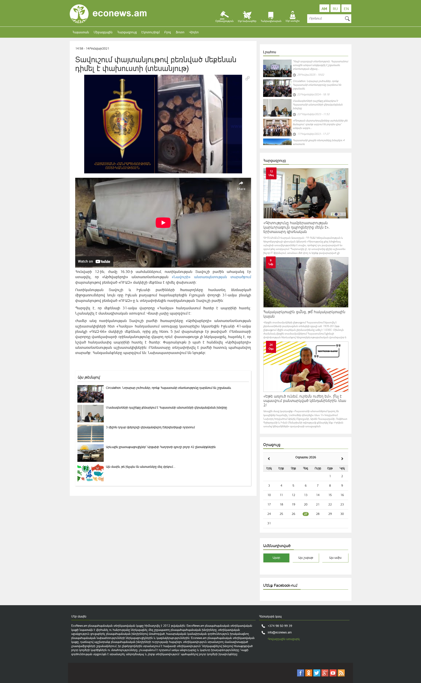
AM (324, 9)
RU (335, 9)
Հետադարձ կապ (270, 616)
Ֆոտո (180, 32)
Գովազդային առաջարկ (284, 639)
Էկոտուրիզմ (150, 32)
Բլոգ (167, 32)
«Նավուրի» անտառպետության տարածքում (211, 277)
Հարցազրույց (127, 32)
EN (346, 9)
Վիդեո (194, 32)
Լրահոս (269, 52)
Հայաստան (80, 32)
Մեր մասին (78, 616)
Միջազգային (103, 32)
